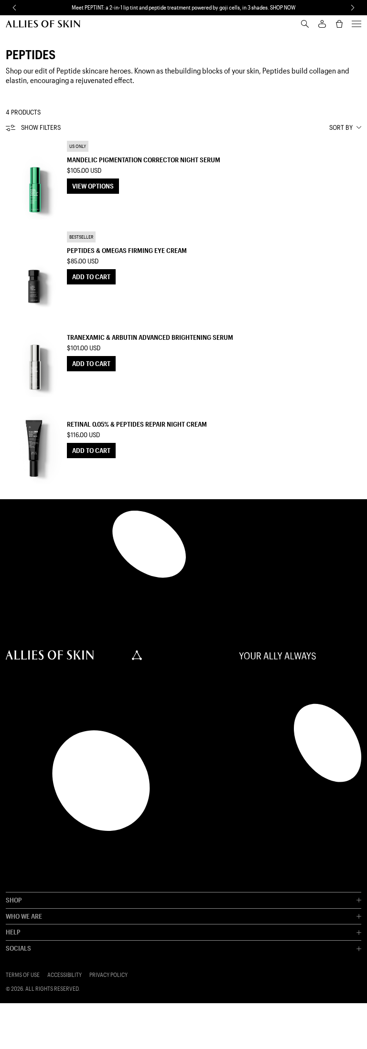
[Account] (322, 24)
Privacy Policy (108, 975)
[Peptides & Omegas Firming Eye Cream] (34, 270)
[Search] (305, 24)
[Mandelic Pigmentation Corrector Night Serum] (34, 180)
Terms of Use (23, 975)
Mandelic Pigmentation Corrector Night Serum (143, 160)
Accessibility (64, 975)
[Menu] (356, 24)
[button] (14, 7)
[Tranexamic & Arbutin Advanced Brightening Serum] (34, 357)
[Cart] (339, 24)
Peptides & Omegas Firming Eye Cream (127, 250)
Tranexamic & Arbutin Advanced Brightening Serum (150, 337)
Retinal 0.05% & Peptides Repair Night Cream (137, 424)
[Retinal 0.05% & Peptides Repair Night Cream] (34, 444)
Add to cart (91, 277)
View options (93, 186)
